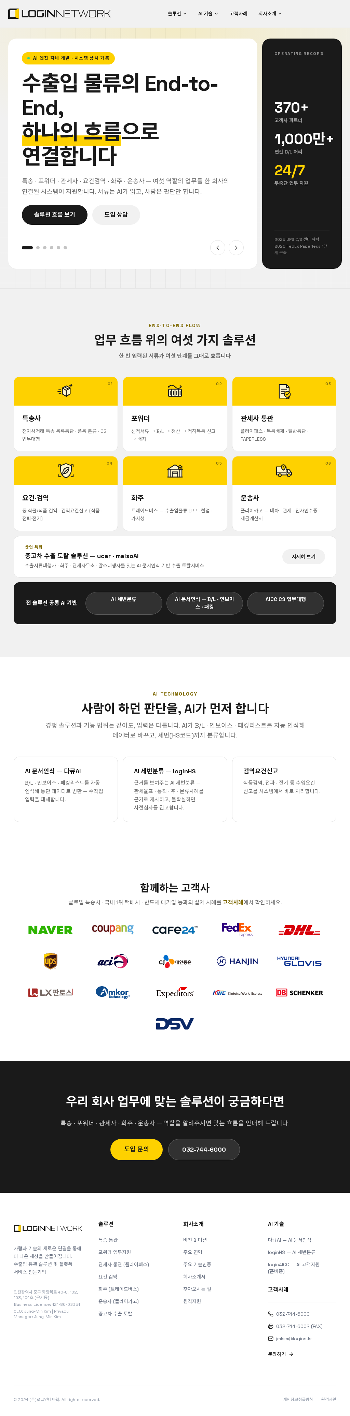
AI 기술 (205, 14)
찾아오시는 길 (197, 1289)
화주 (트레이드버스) (118, 1289)
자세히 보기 (303, 557)
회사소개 (267, 14)
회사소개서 (194, 1277)
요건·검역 (107, 1277)
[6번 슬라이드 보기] (65, 247)
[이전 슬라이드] (217, 247)
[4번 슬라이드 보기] (51, 247)
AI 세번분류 (123, 599)
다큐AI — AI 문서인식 (289, 1240)
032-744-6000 (204, 1149)
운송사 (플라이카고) (118, 1301)
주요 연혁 (192, 1252)
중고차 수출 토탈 (115, 1314)
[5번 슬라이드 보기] (58, 247)
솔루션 (174, 14)
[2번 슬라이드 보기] (38, 247)
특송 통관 (108, 1240)
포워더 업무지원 (114, 1252)
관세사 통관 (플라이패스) (123, 1264)
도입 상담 (116, 214)
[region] (132, 154)
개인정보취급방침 (298, 1399)
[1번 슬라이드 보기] (27, 247)
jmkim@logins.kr (294, 1338)
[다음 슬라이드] (236, 247)
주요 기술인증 (197, 1264)
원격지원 (192, 1301)
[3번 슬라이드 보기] (44, 247)
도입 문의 (136, 1149)
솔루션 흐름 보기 (54, 214)
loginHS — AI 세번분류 (291, 1252)
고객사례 (238, 14)
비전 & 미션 (195, 1240)
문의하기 (277, 1354)
